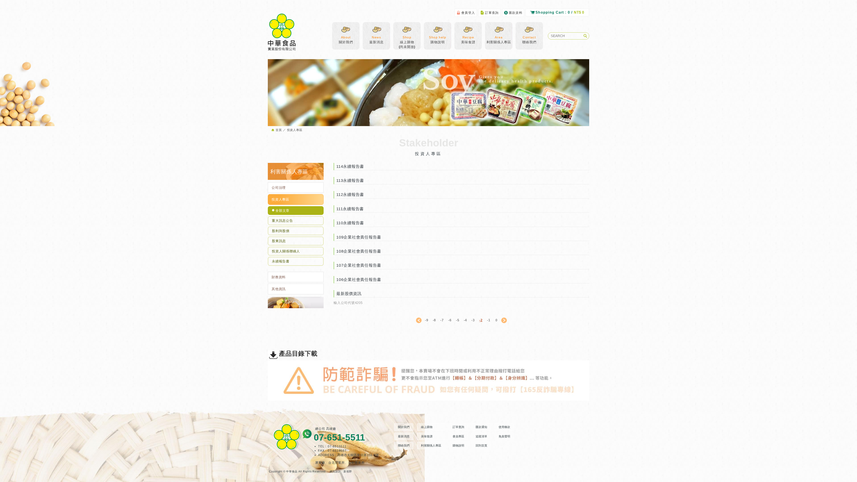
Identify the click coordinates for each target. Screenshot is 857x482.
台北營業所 (336, 462)
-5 (457, 320)
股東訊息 (279, 241)
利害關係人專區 (499, 39)
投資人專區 (280, 199)
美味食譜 (468, 39)
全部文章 (282, 210)
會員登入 (468, 13)
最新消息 (376, 39)
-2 (481, 320)
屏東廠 (320, 462)
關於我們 (346, 39)
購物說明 (437, 39)
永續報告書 (280, 261)
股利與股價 (280, 231)
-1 (488, 320)
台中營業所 (356, 462)
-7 (442, 320)
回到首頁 (481, 445)
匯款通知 (481, 427)
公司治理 (279, 187)
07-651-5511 (339, 437)
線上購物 (427, 427)
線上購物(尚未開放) (407, 42)
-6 (449, 320)
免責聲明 (504, 436)
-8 (434, 320)
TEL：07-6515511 (332, 446)
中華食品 (282, 32)
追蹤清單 (481, 436)
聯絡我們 (529, 39)
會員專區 (458, 436)
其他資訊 (279, 289)
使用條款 (504, 427)
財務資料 (279, 277)
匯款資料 (516, 13)
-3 (473, 320)
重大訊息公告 (282, 220)
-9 (426, 320)
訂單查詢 (492, 13)
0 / (559, 12)
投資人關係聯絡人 (286, 251)
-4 (465, 320)
